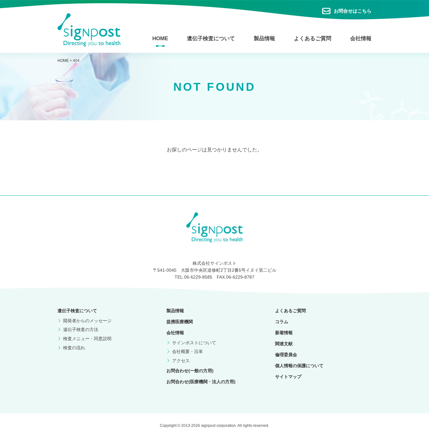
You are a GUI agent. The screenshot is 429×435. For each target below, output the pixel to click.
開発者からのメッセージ (87, 320)
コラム (281, 321)
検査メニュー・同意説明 (87, 338)
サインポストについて (194, 342)
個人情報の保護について (299, 365)
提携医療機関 (179, 321)
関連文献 (284, 343)
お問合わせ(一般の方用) (190, 370)
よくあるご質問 (312, 38)
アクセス (181, 360)
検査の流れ (74, 347)
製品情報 (264, 38)
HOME (160, 38)
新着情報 (284, 332)
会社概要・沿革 (187, 351)
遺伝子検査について (211, 38)
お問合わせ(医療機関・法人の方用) (201, 381)
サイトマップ (288, 376)
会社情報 (361, 38)
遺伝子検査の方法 (80, 329)
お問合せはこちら (353, 11)
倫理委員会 (286, 354)
